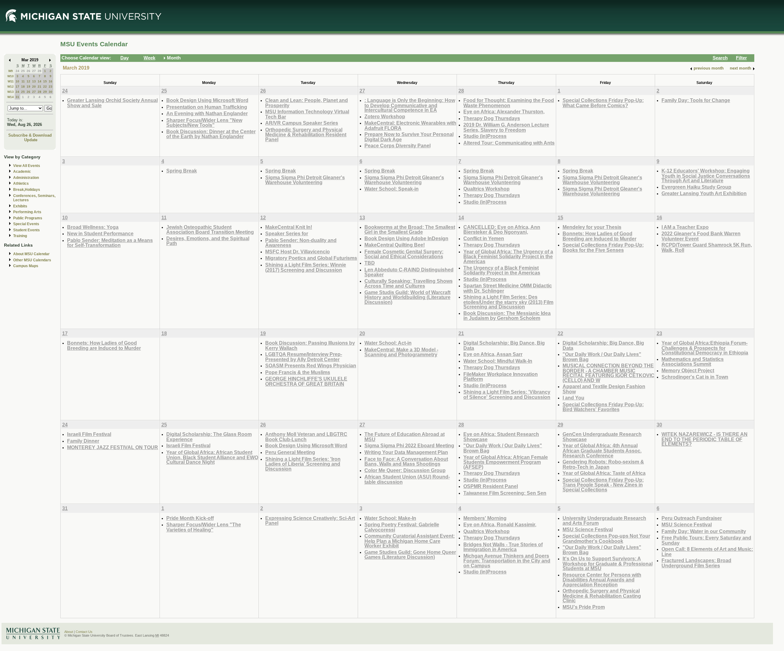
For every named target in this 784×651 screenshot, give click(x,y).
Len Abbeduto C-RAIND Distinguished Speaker (409, 272)
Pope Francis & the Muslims (297, 372)
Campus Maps (25, 266)
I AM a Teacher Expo (685, 227)
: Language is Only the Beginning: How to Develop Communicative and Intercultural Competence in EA (409, 105)
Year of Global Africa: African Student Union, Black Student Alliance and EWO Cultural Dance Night (212, 457)
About (68, 632)
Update (30, 140)
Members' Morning (485, 518)
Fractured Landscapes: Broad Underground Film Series (696, 563)
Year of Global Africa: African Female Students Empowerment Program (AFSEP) (505, 462)
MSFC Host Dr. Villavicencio (297, 251)
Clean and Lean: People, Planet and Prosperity (306, 102)
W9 (10, 71)
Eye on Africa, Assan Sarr (492, 354)
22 (45, 86)
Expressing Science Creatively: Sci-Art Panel (310, 520)
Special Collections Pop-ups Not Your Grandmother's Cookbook (606, 538)
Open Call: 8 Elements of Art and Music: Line (707, 551)
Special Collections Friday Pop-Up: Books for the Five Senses (603, 247)
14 (39, 81)
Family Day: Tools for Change (696, 100)
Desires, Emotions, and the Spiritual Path (207, 241)
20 (34, 86)
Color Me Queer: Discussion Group (405, 470)
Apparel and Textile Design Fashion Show (604, 389)
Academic (22, 171)
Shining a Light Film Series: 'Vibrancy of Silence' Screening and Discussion (506, 394)
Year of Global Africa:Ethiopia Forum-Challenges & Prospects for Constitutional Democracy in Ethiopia (705, 347)
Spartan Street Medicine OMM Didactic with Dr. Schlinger (507, 288)
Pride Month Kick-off (190, 518)
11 (23, 81)
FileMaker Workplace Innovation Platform (500, 376)
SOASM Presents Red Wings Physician (310, 365)
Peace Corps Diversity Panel (397, 145)
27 (34, 71)
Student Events (26, 230)
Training (20, 236)
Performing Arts (27, 212)
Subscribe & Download (30, 135)
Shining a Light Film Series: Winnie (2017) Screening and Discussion (305, 267)
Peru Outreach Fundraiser (692, 518)
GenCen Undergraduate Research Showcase (602, 436)
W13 (10, 91)
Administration (26, 178)
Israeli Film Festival (89, 434)
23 (50, 86)
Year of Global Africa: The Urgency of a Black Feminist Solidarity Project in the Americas (508, 256)
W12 (10, 86)
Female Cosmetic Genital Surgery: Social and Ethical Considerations (403, 254)
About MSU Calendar (31, 254)
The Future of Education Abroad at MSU (404, 436)
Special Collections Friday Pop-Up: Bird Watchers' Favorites (603, 407)
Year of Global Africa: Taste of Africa (604, 473)
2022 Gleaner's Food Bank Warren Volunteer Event (701, 236)
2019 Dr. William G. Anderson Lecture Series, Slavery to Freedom (506, 127)
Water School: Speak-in (391, 188)
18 (23, 86)
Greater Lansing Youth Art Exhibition (704, 193)
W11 (11, 81)
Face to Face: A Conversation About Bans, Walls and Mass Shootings (406, 461)
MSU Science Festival (588, 529)
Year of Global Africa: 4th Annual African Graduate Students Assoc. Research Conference (602, 450)
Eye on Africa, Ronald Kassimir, (499, 524)
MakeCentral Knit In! (288, 227)
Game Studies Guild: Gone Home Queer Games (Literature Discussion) (410, 554)
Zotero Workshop (384, 116)
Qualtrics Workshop (486, 188)
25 (23, 71)
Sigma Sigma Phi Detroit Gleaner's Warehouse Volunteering (305, 180)
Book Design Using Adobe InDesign (406, 238)
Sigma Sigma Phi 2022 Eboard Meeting (409, 445)
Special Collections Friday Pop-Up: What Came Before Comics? (603, 102)
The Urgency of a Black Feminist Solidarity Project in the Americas (501, 270)
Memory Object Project (688, 370)
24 (17, 71)
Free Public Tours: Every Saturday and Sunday (706, 540)
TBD (369, 263)
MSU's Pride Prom (584, 607)
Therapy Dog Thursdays (491, 118)
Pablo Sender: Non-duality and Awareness (301, 242)
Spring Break (181, 170)
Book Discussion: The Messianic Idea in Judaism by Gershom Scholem (507, 315)
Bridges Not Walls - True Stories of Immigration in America (503, 547)
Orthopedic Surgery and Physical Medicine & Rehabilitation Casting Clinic (602, 595)
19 (28, 86)
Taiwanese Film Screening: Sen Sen (504, 493)
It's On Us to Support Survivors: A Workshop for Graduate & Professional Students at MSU (608, 563)
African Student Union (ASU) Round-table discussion (407, 479)
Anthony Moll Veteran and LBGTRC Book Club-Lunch (306, 436)
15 (45, 81)
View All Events (26, 166)
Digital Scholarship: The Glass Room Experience (209, 436)
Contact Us (84, 632)
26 (28, 71)
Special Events (26, 224)
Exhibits (20, 206)
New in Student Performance (100, 233)
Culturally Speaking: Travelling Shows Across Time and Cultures (408, 283)
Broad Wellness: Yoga (93, 227)
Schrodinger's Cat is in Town (695, 377)
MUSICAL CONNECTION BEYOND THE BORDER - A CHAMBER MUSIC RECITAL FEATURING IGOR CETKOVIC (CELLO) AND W (608, 373)
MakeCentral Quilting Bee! (394, 245)
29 (45, 91)
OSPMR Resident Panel (490, 486)
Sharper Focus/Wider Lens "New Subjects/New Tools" (204, 122)
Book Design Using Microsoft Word (207, 100)
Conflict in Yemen (483, 238)
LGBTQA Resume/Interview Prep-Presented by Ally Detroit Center (303, 356)
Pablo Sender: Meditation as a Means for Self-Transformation (110, 242)
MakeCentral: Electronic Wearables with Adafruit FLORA (410, 125)
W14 (10, 97)
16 (50, 81)
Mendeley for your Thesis (592, 227)
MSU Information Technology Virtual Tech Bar (307, 114)
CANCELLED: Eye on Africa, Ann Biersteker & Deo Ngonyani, (501, 229)
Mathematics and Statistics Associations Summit (693, 361)
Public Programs (27, 218)
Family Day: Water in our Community (704, 531)
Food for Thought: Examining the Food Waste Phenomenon (508, 102)
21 (39, 86)
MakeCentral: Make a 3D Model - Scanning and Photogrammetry (401, 352)
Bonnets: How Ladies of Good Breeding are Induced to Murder (599, 236)
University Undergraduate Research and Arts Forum (604, 520)
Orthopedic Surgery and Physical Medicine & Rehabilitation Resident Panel (305, 134)
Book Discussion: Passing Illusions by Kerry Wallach (310, 345)
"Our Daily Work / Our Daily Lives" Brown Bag (602, 356)
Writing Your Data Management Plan (406, 452)
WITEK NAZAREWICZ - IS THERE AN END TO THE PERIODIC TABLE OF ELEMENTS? (705, 439)
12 (28, 81)
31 (17, 97)
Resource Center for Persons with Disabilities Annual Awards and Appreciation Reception (602, 579)
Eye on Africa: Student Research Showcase (501, 436)
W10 (10, 76)
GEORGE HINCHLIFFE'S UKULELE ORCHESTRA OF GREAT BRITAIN (306, 381)
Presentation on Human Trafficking (206, 107)
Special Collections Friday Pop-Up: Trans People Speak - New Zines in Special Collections (603, 484)
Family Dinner (83, 441)
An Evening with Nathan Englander (207, 113)
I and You (573, 397)
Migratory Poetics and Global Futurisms (311, 258)
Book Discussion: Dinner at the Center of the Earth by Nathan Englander (211, 134)
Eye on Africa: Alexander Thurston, (504, 111)
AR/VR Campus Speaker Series (301, 123)
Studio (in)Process (485, 136)
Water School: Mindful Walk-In (497, 361)
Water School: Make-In (390, 518)
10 (17, 81)
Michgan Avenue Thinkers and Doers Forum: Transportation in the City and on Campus (506, 560)
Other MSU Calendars (32, 260)
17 (17, 86)
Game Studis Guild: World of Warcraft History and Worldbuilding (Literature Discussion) (407, 297)
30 (50, 91)
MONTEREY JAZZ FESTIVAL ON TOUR (112, 447)
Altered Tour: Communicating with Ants (509, 143)
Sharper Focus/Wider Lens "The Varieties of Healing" (203, 527)
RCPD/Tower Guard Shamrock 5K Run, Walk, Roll (707, 247)
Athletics (21, 183)
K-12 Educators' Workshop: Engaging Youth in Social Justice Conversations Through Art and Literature (706, 175)
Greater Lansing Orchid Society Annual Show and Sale (112, 102)
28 (39, 71)
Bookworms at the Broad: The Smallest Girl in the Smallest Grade (409, 229)
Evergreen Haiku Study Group (696, 187)
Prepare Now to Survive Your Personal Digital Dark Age (409, 136)
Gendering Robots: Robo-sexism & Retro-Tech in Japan (603, 464)
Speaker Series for (286, 233)
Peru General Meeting (290, 452)
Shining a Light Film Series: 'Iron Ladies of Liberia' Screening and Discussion (303, 463)
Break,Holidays (26, 189)
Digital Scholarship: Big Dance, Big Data (504, 345)
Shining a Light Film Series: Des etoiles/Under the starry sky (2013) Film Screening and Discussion (508, 301)
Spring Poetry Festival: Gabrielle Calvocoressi (401, 527)
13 (34, 81)
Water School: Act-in (388, 343)
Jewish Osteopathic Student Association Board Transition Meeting (210, 229)
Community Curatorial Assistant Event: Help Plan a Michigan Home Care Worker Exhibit (409, 540)
